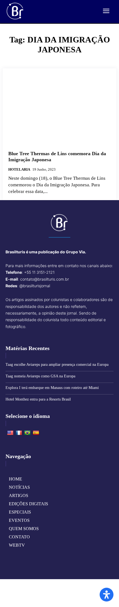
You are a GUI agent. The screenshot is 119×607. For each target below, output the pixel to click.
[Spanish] (36, 433)
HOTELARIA (19, 169)
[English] (10, 433)
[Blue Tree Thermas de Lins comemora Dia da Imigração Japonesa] (59, 109)
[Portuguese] (27, 433)
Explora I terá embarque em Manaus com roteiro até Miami (52, 388)
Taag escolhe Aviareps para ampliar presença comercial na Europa (57, 364)
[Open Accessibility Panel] (106, 594)
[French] (18, 433)
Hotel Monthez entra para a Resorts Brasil (38, 399)
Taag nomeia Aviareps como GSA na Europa (40, 376)
